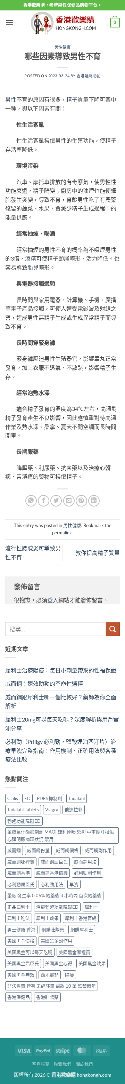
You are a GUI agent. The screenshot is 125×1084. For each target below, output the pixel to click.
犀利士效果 (47, 918)
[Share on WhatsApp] (31, 501)
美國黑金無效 (20, 975)
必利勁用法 (52, 884)
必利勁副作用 (87, 873)
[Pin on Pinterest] (81, 501)
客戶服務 (40, 1064)
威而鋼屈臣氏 (54, 861)
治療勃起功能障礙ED (57, 907)
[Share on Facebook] (43, 501)
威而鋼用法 (85, 861)
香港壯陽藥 (47, 997)
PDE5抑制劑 (49, 798)
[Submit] (113, 629)
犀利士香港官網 (81, 918)
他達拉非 (74, 809)
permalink (62, 532)
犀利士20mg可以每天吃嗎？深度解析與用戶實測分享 (62, 724)
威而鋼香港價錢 (52, 873)
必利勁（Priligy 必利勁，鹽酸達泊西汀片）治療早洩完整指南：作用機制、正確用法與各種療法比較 (60, 750)
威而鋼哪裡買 (20, 861)
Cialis (12, 798)
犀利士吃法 (18, 918)
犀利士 (91, 907)
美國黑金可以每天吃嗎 (29, 952)
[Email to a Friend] (69, 501)
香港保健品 (18, 997)
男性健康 (62, 47)
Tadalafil (76, 798)
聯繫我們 (62, 1064)
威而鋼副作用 (98, 850)
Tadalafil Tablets (23, 809)
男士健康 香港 (21, 929)
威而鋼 (14, 850)
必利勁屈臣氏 (20, 884)
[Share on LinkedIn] (94, 501)
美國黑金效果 (92, 963)
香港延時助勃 (89, 75)
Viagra (51, 809)
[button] (9, 22)
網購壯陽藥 (53, 929)
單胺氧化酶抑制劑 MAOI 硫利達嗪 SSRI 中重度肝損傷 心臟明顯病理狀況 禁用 (60, 835)
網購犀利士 (81, 929)
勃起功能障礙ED (24, 821)
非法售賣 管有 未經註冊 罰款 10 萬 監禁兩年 (51, 986)
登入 (52, 600)
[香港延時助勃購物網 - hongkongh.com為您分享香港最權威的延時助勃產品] (62, 23)
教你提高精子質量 (97, 552)
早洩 (73, 884)
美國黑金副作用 (56, 940)
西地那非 (50, 975)
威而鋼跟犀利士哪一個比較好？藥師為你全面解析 (60, 701)
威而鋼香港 (18, 873)
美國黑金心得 (58, 963)
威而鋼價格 (67, 850)
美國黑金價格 (20, 940)
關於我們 (84, 1064)
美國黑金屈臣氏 (23, 963)
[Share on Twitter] (56, 501)
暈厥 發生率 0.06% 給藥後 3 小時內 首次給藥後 (54, 895)
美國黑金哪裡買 (74, 952)
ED (27, 798)
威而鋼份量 (38, 850)
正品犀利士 (18, 907)
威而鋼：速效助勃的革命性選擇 (44, 683)
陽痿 (69, 975)
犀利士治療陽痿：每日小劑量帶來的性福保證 (60, 670)
